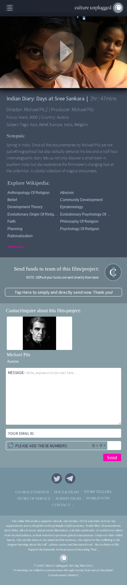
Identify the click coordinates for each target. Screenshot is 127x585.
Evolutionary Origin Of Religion (32, 214)
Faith (11, 221)
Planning (15, 229)
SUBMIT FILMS (68, 498)
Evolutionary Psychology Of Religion (85, 214)
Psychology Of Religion (79, 229)
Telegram (70, 478)
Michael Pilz (19, 354)
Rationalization (20, 236)
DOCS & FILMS (66, 492)
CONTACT (61, 505)
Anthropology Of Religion (28, 193)
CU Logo (63, 558)
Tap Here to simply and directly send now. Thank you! (63, 292)
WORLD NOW (98, 498)
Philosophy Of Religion (79, 221)
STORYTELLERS (98, 492)
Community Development (81, 200)
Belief (12, 200)
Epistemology (71, 207)
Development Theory (25, 207)
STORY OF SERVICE (34, 498)
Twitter (56, 478)
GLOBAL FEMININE (32, 492)
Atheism (67, 193)
